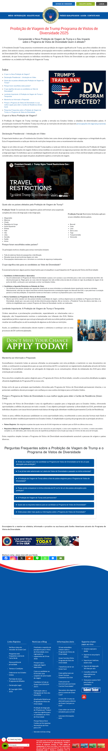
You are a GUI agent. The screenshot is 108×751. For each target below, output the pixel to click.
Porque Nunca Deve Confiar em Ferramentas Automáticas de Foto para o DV (42, 724)
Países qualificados (69, 15)
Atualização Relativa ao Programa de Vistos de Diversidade (42, 701)
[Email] (60, 558)
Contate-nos (93, 15)
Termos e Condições (16, 668)
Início (10, 15)
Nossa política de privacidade (15, 663)
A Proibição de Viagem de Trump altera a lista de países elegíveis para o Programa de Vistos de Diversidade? (53, 479)
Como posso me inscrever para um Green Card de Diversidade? (67, 684)
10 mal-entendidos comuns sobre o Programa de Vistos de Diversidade (66, 650)
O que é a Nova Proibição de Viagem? (17, 74)
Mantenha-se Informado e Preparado (16, 99)
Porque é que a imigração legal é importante (40, 665)
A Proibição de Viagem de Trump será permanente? (37, 497)
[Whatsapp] (45, 558)
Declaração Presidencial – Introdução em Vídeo (20, 77)
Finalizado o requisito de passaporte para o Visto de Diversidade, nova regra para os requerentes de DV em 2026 (42, 653)
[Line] (37, 558)
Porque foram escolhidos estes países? (17, 86)
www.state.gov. (58, 742)
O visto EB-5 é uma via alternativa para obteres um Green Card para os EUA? (67, 702)
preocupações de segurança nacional (91, 124)
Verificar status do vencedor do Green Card (17, 648)
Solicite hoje (33, 15)
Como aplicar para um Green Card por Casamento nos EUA (66, 675)
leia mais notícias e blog (42, 732)
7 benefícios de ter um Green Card (66, 668)
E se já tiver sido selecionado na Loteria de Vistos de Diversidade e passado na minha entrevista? (54, 471)
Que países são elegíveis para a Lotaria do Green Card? (67, 692)
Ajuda (83, 15)
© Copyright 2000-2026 (16, 690)
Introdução (20, 15)
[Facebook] (6, 558)
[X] (21, 558)
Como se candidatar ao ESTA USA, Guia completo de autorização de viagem (42, 674)
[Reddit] (29, 558)
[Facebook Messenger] (53, 558)
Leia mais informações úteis (66, 717)
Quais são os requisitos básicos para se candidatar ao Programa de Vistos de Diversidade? (52, 504)
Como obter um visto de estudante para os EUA (67, 711)
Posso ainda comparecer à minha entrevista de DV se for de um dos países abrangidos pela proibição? (51, 489)
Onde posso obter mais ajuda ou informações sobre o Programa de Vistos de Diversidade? (52, 512)
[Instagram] (14, 558)
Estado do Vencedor (64, 4)
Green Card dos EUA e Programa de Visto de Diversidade (66, 660)
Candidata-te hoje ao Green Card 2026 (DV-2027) (41, 684)
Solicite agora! (85, 4)
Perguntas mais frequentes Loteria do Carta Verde (16, 656)
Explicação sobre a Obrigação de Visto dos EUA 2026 (42, 693)
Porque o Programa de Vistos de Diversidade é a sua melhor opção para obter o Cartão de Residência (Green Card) (23, 105)
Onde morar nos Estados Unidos (17, 674)
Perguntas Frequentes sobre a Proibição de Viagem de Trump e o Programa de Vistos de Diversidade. (22, 111)
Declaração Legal (15, 685)
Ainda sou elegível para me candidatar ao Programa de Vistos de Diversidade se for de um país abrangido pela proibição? (52, 463)
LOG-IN (101, 4)
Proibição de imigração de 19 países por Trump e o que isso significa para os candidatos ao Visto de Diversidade (42, 712)
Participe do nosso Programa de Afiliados (17, 680)
